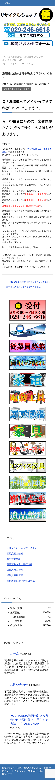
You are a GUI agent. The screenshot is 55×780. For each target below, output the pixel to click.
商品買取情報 (14, 559)
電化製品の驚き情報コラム (21, 580)
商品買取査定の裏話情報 (19, 564)
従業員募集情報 (15, 575)
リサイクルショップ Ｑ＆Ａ (16, 89)
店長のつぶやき (15, 570)
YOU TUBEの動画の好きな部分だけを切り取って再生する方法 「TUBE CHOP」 (29, 719)
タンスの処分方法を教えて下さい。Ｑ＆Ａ (29, 282)
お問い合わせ (19, 684)
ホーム (14, 653)
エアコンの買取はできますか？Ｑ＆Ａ (23, 287)
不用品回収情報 (15, 553)
